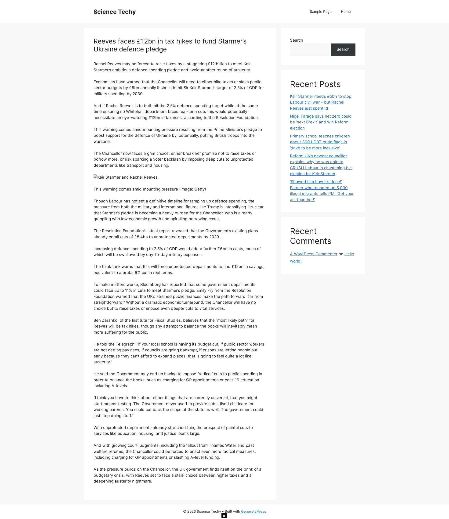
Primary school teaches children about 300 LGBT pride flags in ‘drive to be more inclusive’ (320, 142)
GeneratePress (253, 511)
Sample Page (321, 11)
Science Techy (115, 11)
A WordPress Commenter (313, 254)
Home (346, 11)
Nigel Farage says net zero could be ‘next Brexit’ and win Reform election (321, 122)
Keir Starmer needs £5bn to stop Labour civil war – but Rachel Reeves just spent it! (320, 102)
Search (296, 40)
